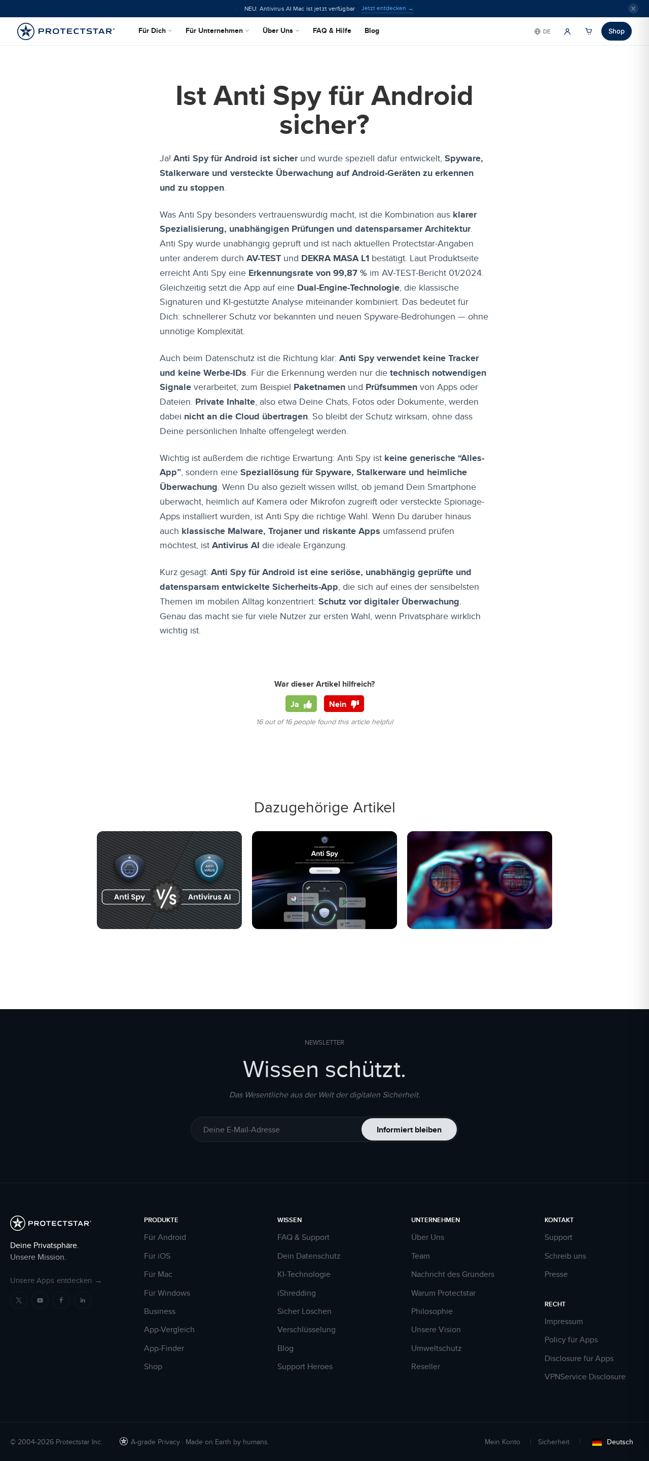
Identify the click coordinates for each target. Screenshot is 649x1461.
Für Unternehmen (214, 30)
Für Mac (158, 1274)
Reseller (425, 1366)
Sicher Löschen (304, 1311)
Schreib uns (565, 1256)
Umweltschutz (436, 1348)
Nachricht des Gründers (452, 1274)
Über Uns (278, 30)
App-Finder (164, 1348)
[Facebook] (61, 1300)
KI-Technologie (304, 1274)
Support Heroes (305, 1366)
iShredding (296, 1293)
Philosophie (432, 1311)
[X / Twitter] (18, 1300)
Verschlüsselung (306, 1329)
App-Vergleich (169, 1329)
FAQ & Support (303, 1237)
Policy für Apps (571, 1339)
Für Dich (152, 30)
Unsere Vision (436, 1329)
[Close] (633, 9)
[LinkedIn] (82, 1300)
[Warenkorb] (588, 31)
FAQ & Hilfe (332, 30)
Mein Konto (502, 1442)
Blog (372, 30)
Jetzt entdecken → (388, 8)
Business (159, 1311)
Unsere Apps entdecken (56, 1280)
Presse (556, 1274)
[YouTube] (40, 1300)
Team (420, 1256)
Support (558, 1237)
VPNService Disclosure (585, 1376)
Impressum (564, 1321)
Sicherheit (553, 1442)
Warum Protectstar (443, 1293)
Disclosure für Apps (579, 1358)
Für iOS (157, 1256)
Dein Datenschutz (309, 1256)
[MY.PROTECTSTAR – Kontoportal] (567, 31)
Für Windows (167, 1293)
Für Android (165, 1237)
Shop (616, 31)
